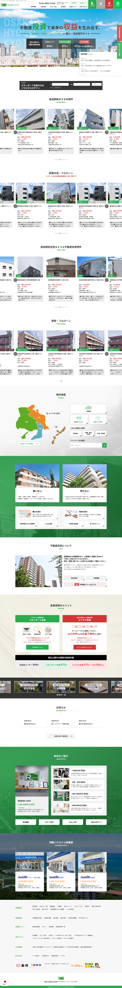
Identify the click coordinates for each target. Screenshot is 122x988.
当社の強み (74, 578)
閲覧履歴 (74, 3)
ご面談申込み (45, 956)
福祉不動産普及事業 (86, 947)
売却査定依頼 (120, 34)
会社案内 (63, 6)
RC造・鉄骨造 (101, 433)
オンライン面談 (120, 51)
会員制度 (51, 926)
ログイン (94, 84)
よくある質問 (48, 524)
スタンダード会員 (65, 42)
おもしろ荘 (53, 6)
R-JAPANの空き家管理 (72, 947)
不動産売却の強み (37, 918)
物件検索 (33, 6)
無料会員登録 (36, 926)
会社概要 (26, 822)
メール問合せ (36, 956)
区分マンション (68, 906)
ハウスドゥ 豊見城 (56, 938)
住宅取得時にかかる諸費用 (27, 524)
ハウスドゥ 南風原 (68, 938)
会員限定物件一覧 (60, 926)
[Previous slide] (15, 132)
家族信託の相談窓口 (59, 947)
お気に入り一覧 (44, 906)
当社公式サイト (96, 822)
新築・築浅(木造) (88, 433)
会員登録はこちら (37, 647)
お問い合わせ (83, 6)
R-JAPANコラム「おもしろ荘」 (64, 935)
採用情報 (89, 935)
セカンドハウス (78, 906)
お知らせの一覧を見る (61, 736)
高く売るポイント (95, 524)
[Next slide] (107, 132)
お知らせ (51, 935)
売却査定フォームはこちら (86, 584)
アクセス (62, 956)
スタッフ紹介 (49, 822)
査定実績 (55, 918)
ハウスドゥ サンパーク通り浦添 (41, 938)
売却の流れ (63, 918)
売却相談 (43, 6)
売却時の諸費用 (73, 524)
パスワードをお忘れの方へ (55, 87)
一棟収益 (59, 906)
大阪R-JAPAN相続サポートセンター (42, 947)
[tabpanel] (93, 687)
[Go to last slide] (15, 354)
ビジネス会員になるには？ (85, 647)
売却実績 (96, 578)
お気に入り (83, 3)
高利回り (75, 433)
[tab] (55, 159)
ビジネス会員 (84, 42)
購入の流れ (45, 909)
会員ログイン (73, 6)
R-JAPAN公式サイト (80, 935)
